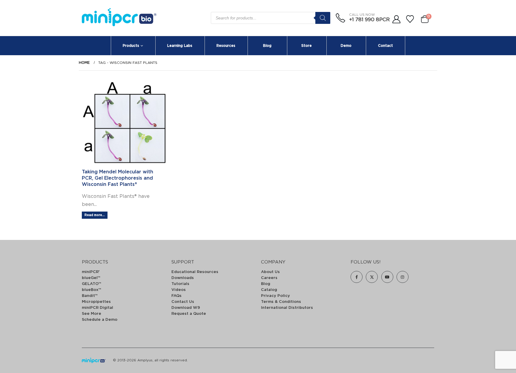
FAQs (176, 296)
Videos (178, 290)
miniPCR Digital (97, 308)
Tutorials (180, 284)
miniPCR (90, 272)
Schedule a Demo (99, 320)
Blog (267, 45)
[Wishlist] (410, 19)
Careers (269, 278)
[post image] (123, 123)
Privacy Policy (275, 296)
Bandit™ (90, 296)
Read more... (95, 215)
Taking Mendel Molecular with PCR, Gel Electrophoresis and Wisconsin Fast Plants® (117, 178)
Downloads (182, 278)
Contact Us (182, 302)
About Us (270, 272)
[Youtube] (387, 277)
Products (131, 45)
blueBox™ (91, 290)
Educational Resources (194, 272)
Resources (225, 45)
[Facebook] (357, 277)
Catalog (269, 290)
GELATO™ (91, 284)
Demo (346, 45)
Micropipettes (96, 302)
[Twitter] (372, 277)
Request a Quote (188, 314)
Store (306, 45)
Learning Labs (179, 45)
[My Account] (396, 19)
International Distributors (287, 308)
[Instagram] (402, 277)
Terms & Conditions (281, 302)
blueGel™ (91, 278)
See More (91, 314)
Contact (385, 45)
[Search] (322, 18)
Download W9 (185, 308)
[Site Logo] (119, 18)
